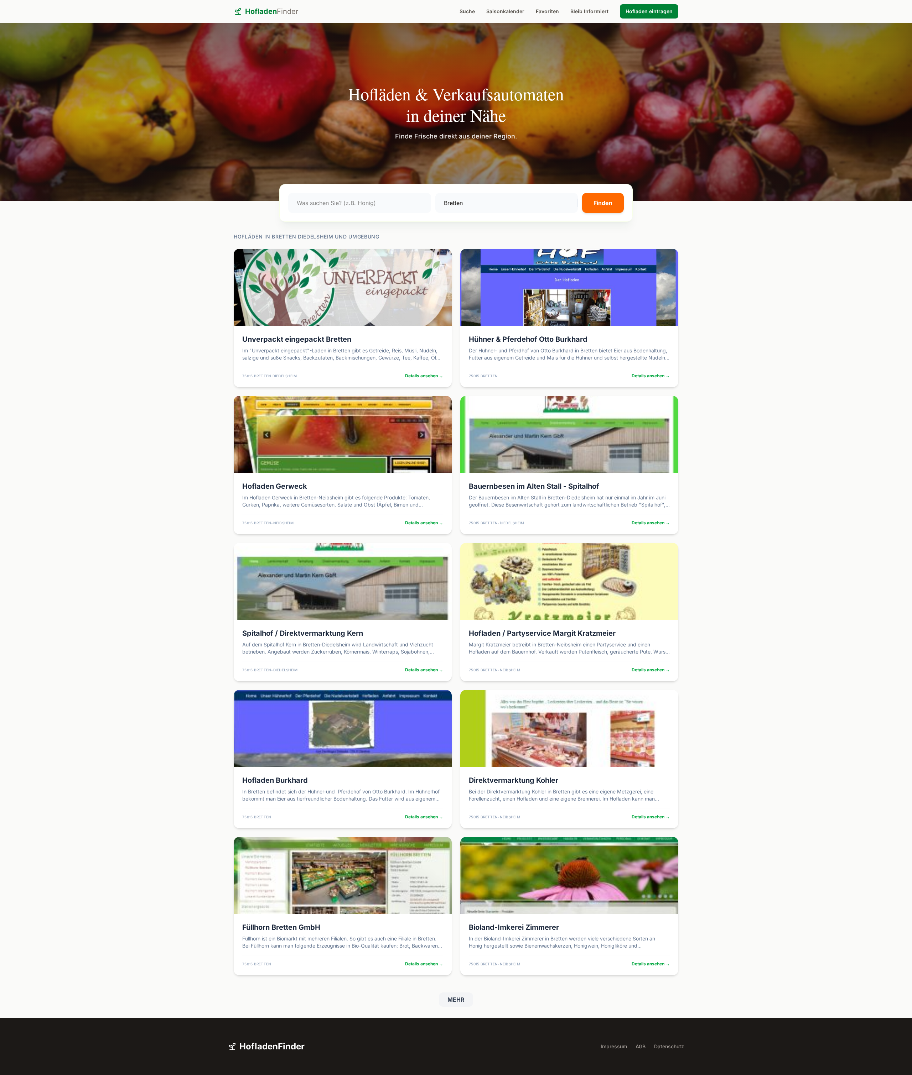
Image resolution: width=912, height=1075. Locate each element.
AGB (641, 1046)
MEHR (456, 999)
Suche (467, 11)
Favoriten (547, 11)
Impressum (614, 1046)
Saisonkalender (505, 11)
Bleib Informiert (589, 11)
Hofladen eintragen (649, 11)
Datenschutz (669, 1046)
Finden (603, 202)
